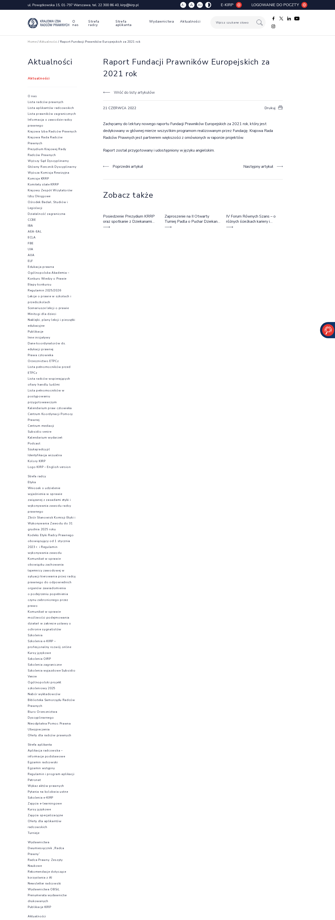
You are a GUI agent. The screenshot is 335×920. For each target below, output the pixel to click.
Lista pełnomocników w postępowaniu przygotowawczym (46, 396)
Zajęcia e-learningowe (45, 803)
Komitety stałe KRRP (43, 184)
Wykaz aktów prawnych (46, 786)
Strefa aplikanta (124, 23)
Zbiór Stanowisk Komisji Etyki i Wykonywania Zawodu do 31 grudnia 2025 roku (52, 523)
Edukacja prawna (41, 267)
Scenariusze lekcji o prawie (48, 308)
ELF (30, 261)
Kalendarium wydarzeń (45, 438)
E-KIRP (227, 5)
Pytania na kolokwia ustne (48, 792)
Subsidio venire (40, 432)
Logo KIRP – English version (49, 467)
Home (32, 42)
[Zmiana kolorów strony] (208, 5)
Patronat (34, 780)
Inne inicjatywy (39, 337)
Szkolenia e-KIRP (40, 798)
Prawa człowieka (40, 355)
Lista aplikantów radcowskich (51, 108)
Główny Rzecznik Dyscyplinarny (52, 167)
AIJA (31, 255)
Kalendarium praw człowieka (50, 408)
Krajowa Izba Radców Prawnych (52, 131)
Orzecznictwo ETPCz (43, 361)
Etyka (32, 482)
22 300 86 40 (108, 5)
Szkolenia (35, 635)
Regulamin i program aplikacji (51, 774)
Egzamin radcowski (43, 762)
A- (183, 5)
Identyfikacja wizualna (45, 455)
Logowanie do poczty (275, 5)
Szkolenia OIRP (39, 659)
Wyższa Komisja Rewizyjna (48, 173)
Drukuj (270, 108)
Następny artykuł (258, 166)
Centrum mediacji (41, 426)
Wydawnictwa (161, 21)
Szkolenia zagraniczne (45, 665)
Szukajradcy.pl (39, 449)
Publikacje (35, 332)
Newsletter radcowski (44, 883)
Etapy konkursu (40, 284)
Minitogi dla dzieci (42, 314)
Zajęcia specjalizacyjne (45, 815)
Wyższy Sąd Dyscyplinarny (48, 161)
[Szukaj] (260, 22)
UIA (30, 249)
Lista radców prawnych (46, 102)
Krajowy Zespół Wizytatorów (50, 190)
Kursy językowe (39, 653)
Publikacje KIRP (39, 907)
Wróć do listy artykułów (134, 92)
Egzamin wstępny (41, 768)
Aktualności (190, 21)
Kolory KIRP (37, 461)
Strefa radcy (93, 23)
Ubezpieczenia (39, 729)
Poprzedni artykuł (128, 166)
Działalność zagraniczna (46, 214)
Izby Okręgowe (39, 196)
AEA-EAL (35, 231)
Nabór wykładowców (44, 694)
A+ (200, 5)
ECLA (32, 237)
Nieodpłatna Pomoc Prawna (49, 724)
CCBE (32, 220)
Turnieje (33, 833)
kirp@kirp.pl (129, 5)
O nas (75, 23)
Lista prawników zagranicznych (52, 114)
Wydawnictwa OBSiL (44, 889)
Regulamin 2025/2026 (44, 290)
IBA (30, 226)
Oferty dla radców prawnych (49, 735)
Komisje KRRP (38, 179)
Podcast (34, 443)
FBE (31, 243)
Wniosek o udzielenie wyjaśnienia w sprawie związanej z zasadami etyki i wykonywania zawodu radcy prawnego (49, 500)
